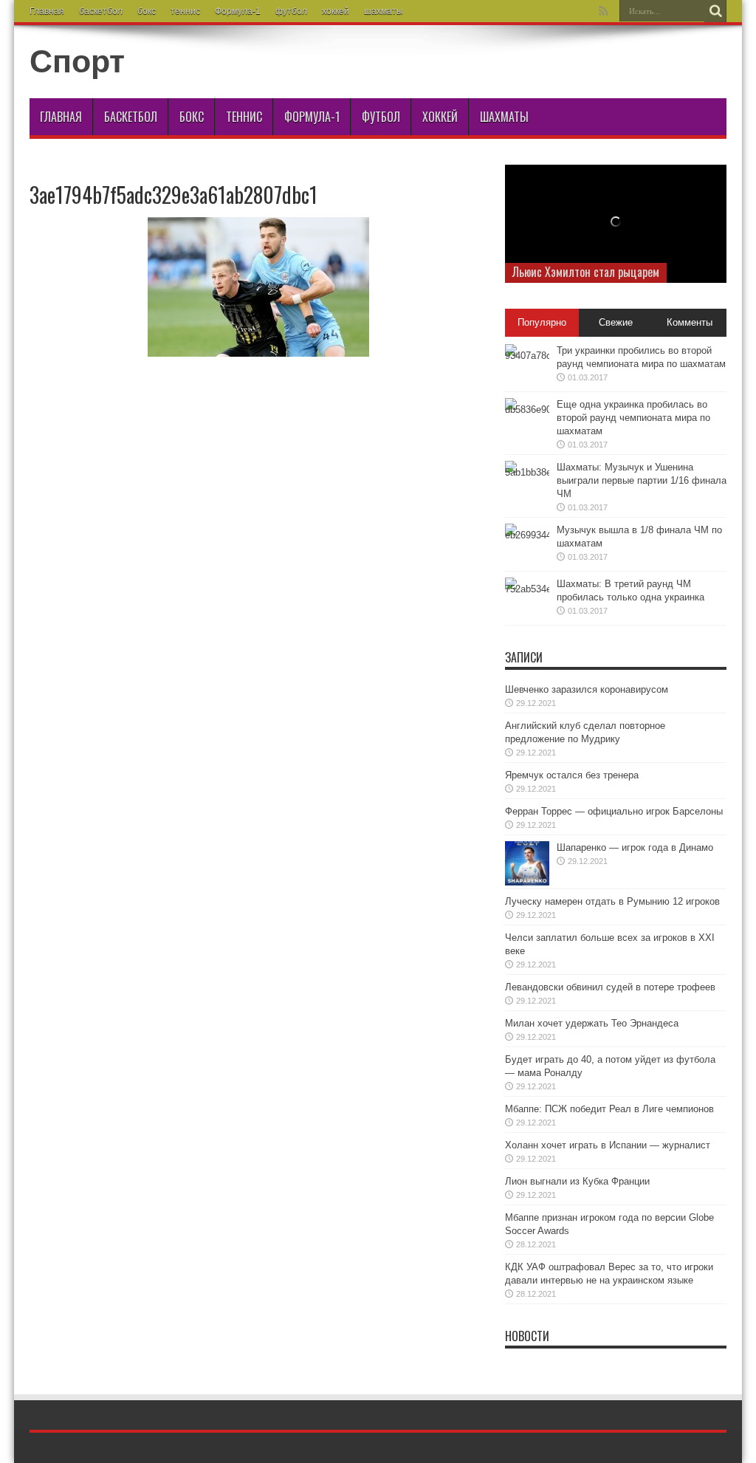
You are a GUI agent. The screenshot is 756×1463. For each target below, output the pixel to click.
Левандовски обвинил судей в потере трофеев (610, 987)
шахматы (383, 11)
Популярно (542, 322)
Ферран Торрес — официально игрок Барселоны (614, 811)
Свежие (616, 322)
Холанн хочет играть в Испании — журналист (607, 1145)
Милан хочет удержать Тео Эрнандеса (591, 1023)
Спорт (77, 61)
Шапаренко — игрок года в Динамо (635, 847)
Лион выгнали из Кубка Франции (577, 1181)
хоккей (335, 11)
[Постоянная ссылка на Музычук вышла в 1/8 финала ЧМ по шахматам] (527, 546)
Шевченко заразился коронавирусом (586, 689)
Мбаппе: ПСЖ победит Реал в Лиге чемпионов (609, 1108)
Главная (47, 11)
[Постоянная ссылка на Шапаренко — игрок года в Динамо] (527, 863)
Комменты (689, 322)
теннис (185, 11)
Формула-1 (238, 11)
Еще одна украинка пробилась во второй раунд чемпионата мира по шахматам (633, 417)
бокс (146, 11)
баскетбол (101, 11)
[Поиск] (715, 11)
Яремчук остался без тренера (572, 775)
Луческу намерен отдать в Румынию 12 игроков (612, 901)
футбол (291, 11)
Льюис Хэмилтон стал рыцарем (585, 272)
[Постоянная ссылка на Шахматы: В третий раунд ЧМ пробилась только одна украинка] (527, 600)
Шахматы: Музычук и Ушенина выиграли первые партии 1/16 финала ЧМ (641, 480)
